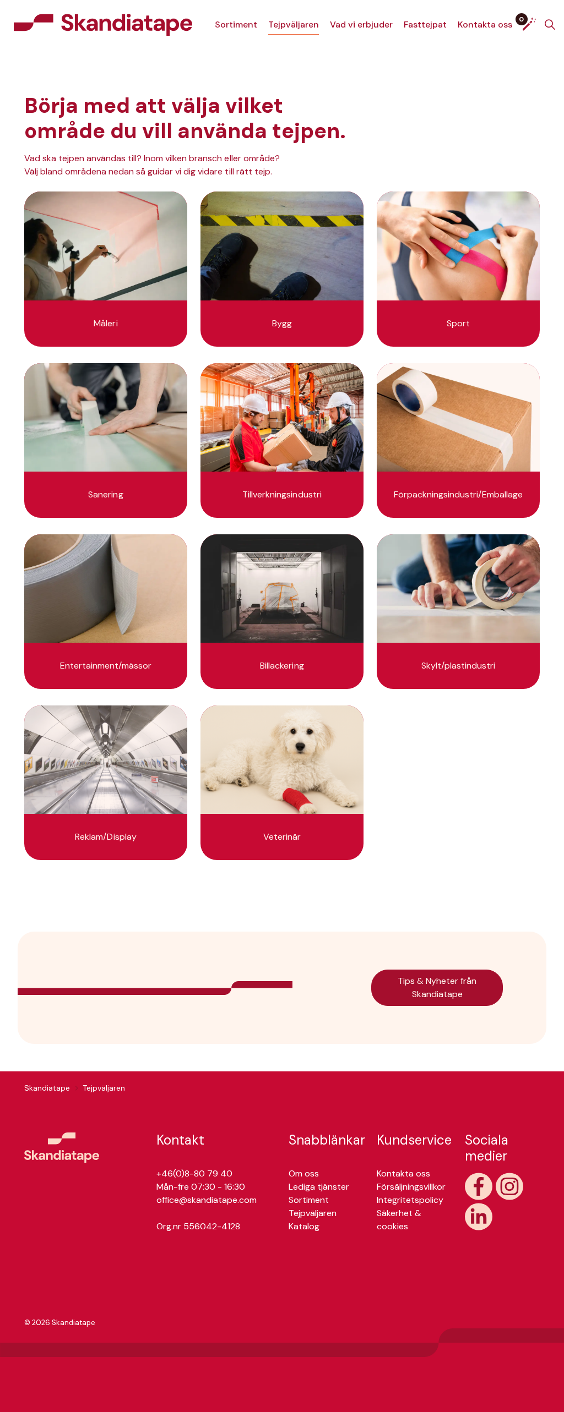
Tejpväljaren (293, 24)
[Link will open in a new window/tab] (478, 1186)
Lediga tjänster (319, 1186)
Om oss (304, 1173)
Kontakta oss (485, 24)
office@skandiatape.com (206, 1200)
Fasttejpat (425, 24)
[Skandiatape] (103, 25)
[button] (61, 1147)
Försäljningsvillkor (411, 1186)
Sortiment (236, 24)
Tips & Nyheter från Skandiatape (437, 987)
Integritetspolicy (410, 1200)
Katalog (304, 1226)
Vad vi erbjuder (361, 24)
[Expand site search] (550, 25)
